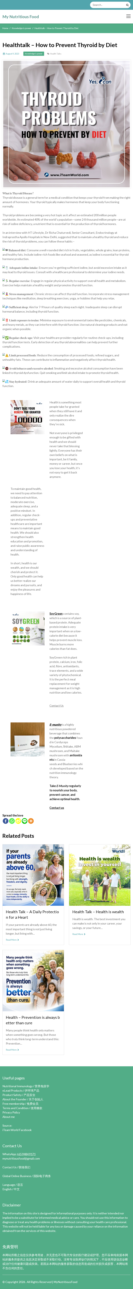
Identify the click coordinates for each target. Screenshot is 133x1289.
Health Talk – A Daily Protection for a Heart (32, 914)
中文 (17, 1189)
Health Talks (55, 53)
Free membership (13, 1103)
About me (8, 1117)
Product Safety (12, 1095)
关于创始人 (36, 1099)
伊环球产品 (32, 1090)
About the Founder (14, 1099)
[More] (31, 821)
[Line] (24, 821)
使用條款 (36, 1108)
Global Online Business (16, 1176)
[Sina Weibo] (18, 821)
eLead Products (12, 1090)
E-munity (55, 724)
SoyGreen (56, 613)
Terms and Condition (15, 1108)
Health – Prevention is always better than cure (33, 1020)
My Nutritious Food (20, 16)
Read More (11, 939)
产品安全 (29, 1095)
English (7, 1189)
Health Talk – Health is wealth (98, 911)
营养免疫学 (42, 1086)
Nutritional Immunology (17, 1086)
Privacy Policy (11, 1112)
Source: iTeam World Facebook (17, 1128)
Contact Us (56, 705)
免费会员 (32, 1103)
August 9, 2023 (12, 53)
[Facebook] (5, 821)
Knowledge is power (33, 53)
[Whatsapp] (12, 821)
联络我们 (24, 1167)
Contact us (56, 808)
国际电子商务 (42, 1176)
